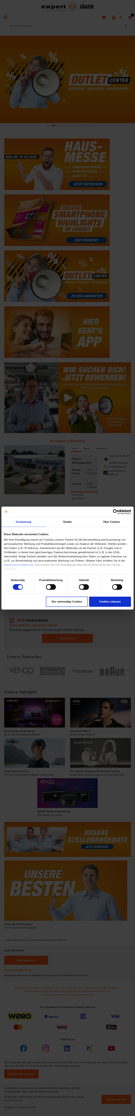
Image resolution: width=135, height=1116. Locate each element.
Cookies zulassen (110, 601)
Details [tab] (67, 521)
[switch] (51, 587)
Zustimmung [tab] (23, 521)
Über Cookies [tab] (111, 521)
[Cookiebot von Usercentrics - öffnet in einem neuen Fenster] (115, 511)
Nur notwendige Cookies (67, 601)
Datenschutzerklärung (18, 564)
